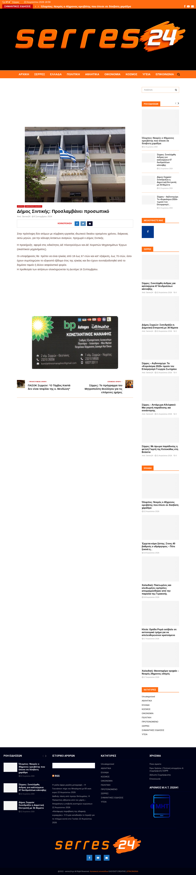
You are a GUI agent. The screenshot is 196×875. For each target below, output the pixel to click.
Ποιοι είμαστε (155, 764)
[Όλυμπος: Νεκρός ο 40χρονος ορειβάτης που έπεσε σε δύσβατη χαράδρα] (160, 121)
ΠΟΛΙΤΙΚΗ (73, 74)
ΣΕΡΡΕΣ (39, 74)
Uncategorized (148, 696)
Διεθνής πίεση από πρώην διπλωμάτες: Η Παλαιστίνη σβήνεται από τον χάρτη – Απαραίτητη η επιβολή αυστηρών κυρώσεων (72, 800)
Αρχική (24, 74)
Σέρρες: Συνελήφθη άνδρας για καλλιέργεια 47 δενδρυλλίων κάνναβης (84, 6)
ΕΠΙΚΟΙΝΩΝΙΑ (132, 871)
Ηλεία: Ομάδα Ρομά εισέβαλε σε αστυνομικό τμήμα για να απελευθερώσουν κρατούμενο (159, 632)
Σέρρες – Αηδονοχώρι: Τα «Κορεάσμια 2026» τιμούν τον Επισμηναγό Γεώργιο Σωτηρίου (159, 366)
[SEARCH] (176, 90)
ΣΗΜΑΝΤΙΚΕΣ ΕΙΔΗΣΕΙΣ (33, 206)
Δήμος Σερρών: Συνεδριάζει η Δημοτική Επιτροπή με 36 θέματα (31, 805)
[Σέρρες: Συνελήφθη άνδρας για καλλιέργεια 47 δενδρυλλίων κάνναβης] (148, 157)
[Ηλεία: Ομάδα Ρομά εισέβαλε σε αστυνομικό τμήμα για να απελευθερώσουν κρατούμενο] (160, 613)
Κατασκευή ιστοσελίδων (99, 871)
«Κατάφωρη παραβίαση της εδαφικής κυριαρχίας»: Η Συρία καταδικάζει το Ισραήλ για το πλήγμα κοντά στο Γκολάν (73, 815)
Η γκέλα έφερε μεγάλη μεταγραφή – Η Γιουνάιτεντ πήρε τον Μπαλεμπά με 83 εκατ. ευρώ (72, 788)
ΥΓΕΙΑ (146, 74)
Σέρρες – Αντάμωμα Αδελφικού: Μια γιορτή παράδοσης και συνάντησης (159, 408)
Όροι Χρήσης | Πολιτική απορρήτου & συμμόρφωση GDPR (166, 769)
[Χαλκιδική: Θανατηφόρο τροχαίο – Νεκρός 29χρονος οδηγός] (160, 654)
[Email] (106, 858)
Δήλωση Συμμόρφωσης (160, 775)
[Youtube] (98, 858)
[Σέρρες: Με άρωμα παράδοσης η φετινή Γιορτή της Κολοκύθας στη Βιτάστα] (160, 430)
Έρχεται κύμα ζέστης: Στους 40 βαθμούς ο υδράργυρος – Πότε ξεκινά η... (158, 546)
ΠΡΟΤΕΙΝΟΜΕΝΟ (150, 722)
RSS (57, 775)
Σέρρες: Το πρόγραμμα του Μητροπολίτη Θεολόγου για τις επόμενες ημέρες (103, 389)
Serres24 (26, 216)
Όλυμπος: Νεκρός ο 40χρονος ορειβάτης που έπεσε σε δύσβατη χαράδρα (158, 141)
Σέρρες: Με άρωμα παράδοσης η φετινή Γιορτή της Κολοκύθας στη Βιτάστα (160, 449)
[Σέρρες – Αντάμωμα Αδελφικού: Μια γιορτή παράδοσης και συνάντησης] (160, 388)
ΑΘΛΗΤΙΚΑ (92, 74)
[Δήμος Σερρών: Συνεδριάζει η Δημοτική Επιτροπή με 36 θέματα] (148, 180)
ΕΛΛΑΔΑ (56, 74)
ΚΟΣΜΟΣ (131, 74)
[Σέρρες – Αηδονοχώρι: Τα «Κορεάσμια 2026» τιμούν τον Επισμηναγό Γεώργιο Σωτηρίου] (148, 200)
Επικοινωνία (165, 74)
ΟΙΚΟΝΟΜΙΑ (112, 74)
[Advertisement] (75, 105)
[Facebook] (89, 858)
